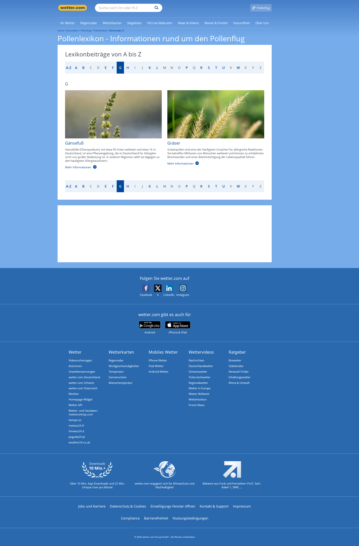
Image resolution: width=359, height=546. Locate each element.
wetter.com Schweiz (81, 383)
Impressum (242, 506)
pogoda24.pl (77, 437)
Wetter (75, 352)
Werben (74, 394)
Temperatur (116, 371)
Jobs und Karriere (91, 506)
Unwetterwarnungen (82, 371)
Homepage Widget (80, 399)
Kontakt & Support (214, 506)
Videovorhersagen (80, 360)
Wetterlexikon (198, 399)
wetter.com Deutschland (84, 377)
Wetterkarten (121, 352)
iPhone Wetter (158, 360)
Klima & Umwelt (239, 383)
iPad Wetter (156, 366)
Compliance (130, 518)
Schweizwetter (198, 371)
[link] (68, 23)
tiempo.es (75, 420)
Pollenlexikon (100, 30)
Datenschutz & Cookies (128, 506)
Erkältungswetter (239, 377)
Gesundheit (72, 30)
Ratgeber (237, 352)
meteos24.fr (76, 425)
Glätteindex (236, 366)
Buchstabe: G (117, 30)
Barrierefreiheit (156, 518)
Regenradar (116, 360)
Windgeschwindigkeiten (124, 366)
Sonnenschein (118, 377)
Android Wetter (158, 371)
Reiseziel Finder (239, 371)
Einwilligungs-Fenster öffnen (173, 506)
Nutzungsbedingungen (190, 518)
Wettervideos (201, 352)
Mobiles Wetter (163, 352)
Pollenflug (86, 30)
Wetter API (75, 405)
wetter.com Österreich (83, 388)
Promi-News (197, 405)
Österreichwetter (199, 377)
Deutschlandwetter (201, 366)
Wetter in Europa (199, 388)
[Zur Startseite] (73, 7)
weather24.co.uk (79, 442)
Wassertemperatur (121, 383)
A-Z (68, 67)
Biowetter (235, 360)
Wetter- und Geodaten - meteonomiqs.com (84, 412)
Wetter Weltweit (199, 394)
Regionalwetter (198, 383)
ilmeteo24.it (76, 431)
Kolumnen (75, 366)
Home (61, 30)
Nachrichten (196, 360)
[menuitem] (68, 23)
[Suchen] (156, 8)
